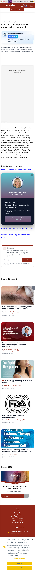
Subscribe (26, 260)
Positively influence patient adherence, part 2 (16, 170)
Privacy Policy (17, 521)
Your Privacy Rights (17, 523)
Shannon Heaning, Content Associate (13, 313)
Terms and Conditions (17, 519)
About (17, 509)
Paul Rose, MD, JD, (9, 311)
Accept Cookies (19, 568)
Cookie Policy (14, 555)
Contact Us (17, 513)
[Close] (32, 539)
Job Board (17, 515)
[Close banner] (33, 2)
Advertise (17, 511)
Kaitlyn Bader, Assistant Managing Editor (15, 420)
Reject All (19, 563)
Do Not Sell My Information (17, 517)
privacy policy (6, 264)
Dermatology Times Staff (11, 454)
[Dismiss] (31, 175)
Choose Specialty (15, 10)
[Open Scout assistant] (26, 5)
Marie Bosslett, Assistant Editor (12, 385)
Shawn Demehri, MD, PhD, (11, 349)
